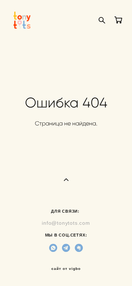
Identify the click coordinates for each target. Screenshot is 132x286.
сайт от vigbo (66, 269)
